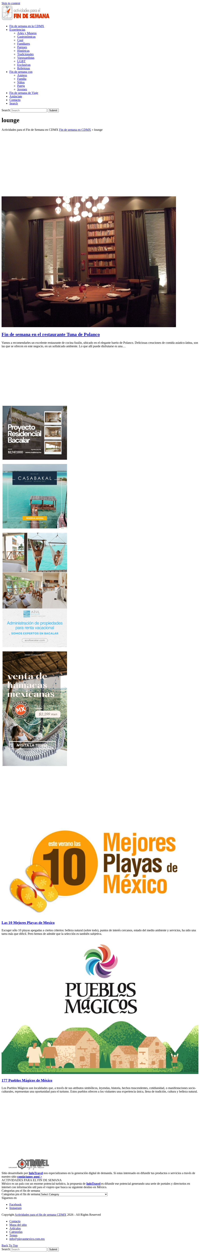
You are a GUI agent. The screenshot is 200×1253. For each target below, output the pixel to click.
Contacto (15, 1221)
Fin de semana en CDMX (75, 129)
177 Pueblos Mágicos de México (27, 1080)
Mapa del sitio (18, 1224)
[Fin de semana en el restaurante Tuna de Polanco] (89, 326)
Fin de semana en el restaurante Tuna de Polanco (51, 334)
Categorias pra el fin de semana (21, 1194)
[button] (13, 103)
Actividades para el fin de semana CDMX (40, 1214)
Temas (13, 1235)
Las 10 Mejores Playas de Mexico (28, 923)
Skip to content (11, 3)
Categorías (15, 1231)
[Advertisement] (100, 162)
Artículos (15, 1228)
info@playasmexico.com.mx (27, 1239)
